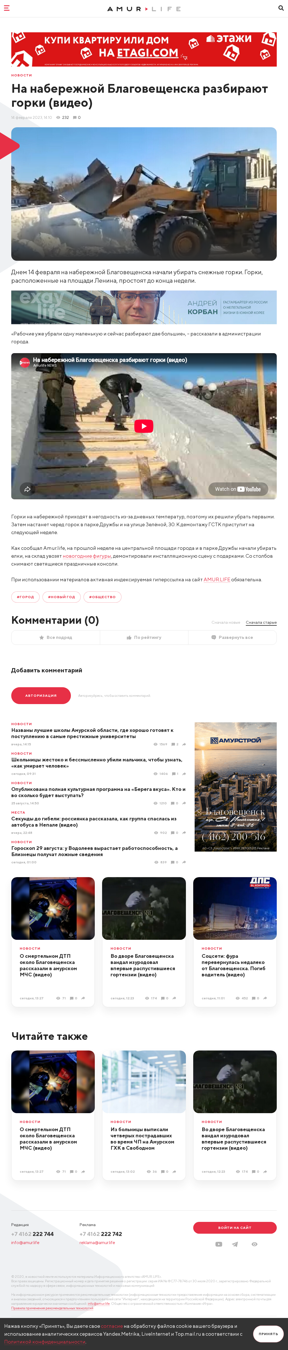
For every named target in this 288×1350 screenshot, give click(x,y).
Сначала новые (226, 622)
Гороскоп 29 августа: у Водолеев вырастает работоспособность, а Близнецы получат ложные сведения (94, 851)
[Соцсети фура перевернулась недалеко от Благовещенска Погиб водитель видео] (266, 998)
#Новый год (61, 597)
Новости (21, 75)
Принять (268, 1334)
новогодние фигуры (87, 556)
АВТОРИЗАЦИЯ (41, 695)
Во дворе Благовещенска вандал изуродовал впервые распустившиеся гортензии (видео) (143, 965)
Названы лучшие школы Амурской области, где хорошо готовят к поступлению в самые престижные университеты (92, 733)
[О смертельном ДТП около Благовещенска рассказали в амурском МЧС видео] (84, 998)
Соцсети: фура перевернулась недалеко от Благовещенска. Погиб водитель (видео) (234, 965)
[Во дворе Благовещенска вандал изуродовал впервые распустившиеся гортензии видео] (175, 998)
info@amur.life (25, 1242)
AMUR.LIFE (217, 579)
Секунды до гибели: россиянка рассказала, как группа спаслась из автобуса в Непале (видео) (94, 822)
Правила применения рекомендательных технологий (52, 1308)
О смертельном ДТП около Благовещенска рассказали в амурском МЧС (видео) (48, 965)
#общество (102, 597)
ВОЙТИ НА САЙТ (235, 1228)
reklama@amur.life (97, 1242)
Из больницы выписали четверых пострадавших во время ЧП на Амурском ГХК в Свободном (142, 1138)
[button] (254, 1244)
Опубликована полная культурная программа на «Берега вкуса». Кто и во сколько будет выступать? (98, 792)
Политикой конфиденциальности (45, 1342)
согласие (112, 1326)
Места (18, 812)
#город (25, 597)
